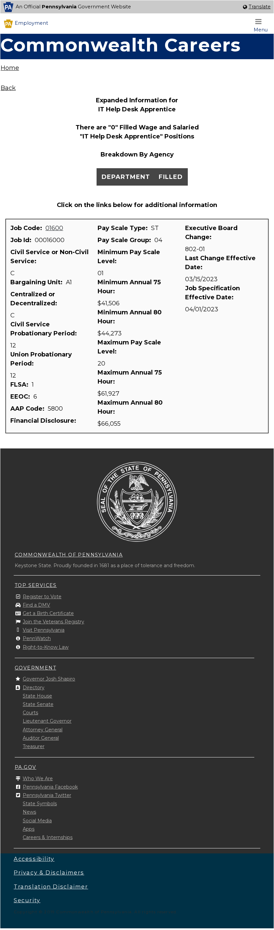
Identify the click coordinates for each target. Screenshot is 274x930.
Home (10, 68)
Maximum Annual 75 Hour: (130, 377)
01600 (54, 228)
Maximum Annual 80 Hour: (130, 407)
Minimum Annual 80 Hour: (130, 317)
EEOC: (21, 396)
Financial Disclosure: (44, 420)
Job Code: (27, 228)
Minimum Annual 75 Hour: (129, 287)
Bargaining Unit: (37, 282)
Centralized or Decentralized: (34, 299)
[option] (137, 6)
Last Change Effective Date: (220, 262)
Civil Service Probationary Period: (44, 329)
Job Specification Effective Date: (212, 293)
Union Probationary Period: (41, 359)
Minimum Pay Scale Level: (129, 256)
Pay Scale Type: (123, 228)
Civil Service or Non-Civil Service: (49, 256)
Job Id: (21, 240)
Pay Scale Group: (125, 240)
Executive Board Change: (211, 232)
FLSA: (20, 384)
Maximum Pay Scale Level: (129, 347)
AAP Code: (28, 408)
